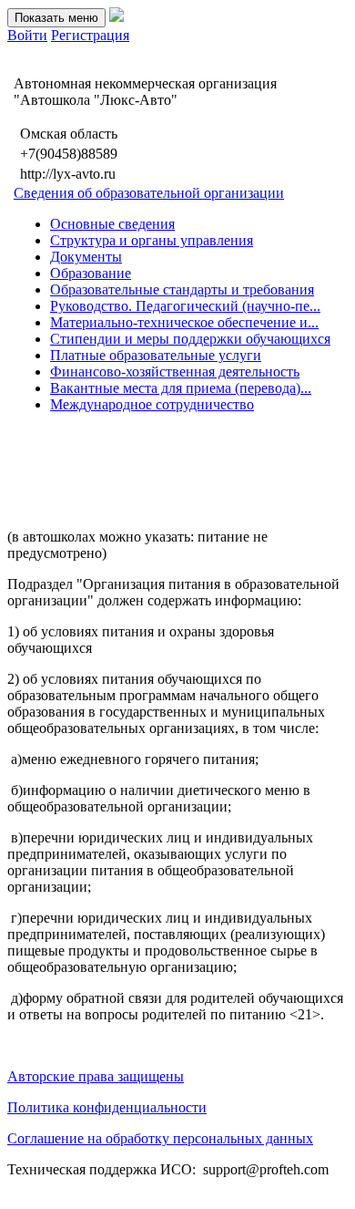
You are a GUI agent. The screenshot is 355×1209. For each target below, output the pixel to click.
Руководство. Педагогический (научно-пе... (185, 306)
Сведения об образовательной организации (149, 193)
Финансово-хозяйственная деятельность (174, 371)
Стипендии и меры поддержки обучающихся (190, 338)
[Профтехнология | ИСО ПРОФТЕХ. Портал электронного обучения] (116, 17)
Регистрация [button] (90, 35)
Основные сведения (112, 224)
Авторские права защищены (95, 1076)
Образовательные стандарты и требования (182, 289)
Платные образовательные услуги (155, 355)
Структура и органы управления (151, 240)
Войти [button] (27, 35)
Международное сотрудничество (152, 404)
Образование (90, 273)
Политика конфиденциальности (107, 1107)
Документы (86, 256)
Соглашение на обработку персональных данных (160, 1138)
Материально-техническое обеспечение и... (184, 322)
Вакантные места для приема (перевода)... (180, 388)
